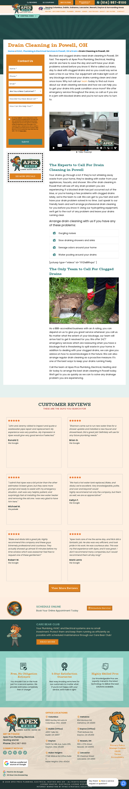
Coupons (49, 2)
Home (11, 51)
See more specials (25, 176)
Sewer (84, 11)
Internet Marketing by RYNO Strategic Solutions (64, 787)
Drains (77, 11)
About (102, 11)
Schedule (85, 2)
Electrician (93, 11)
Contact (121, 11)
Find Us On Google (15, 772)
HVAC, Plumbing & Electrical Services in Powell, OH (42, 51)
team (85, 81)
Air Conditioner (58, 11)
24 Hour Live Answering (17, 775)
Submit (25, 141)
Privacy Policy (23, 131)
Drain (74, 51)
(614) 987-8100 (113, 2)
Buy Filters (66, 2)
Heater (48, 11)
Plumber (70, 11)
